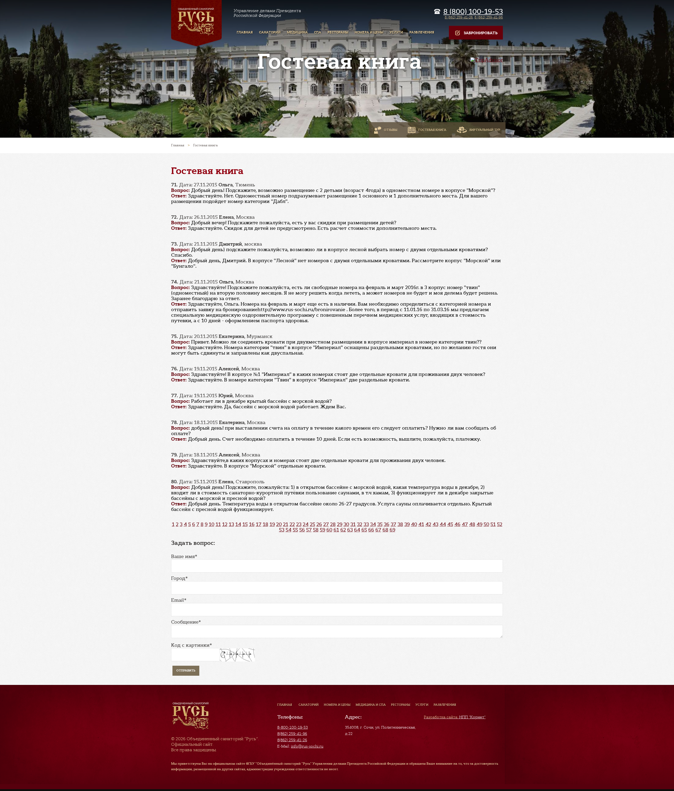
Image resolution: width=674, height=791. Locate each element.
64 (357, 530)
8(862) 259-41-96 (292, 733)
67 (378, 530)
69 (392, 530)
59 (322, 530)
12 (224, 524)
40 (414, 524)
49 (479, 524)
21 (285, 524)
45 (450, 524)
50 (486, 524)
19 (272, 524)
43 (435, 524)
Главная (284, 705)
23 (298, 524)
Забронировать (481, 33)
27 (326, 524)
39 (407, 524)
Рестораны (400, 705)
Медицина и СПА (371, 705)
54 (288, 530)
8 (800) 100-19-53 (473, 11)
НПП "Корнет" (454, 717)
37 (393, 524)
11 (218, 524)
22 (292, 524)
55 (295, 530)
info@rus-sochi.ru (307, 746)
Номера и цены (337, 705)
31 (353, 524)
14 (238, 524)
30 (346, 524)
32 (359, 524)
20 (279, 524)
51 (493, 524)
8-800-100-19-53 (292, 727)
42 (428, 524)
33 (366, 524)
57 (309, 530)
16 (252, 524)
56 (302, 530)
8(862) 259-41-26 (292, 740)
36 (386, 524)
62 (343, 530)
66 (371, 530)
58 (316, 530)
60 (329, 530)
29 (339, 524)
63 (350, 530)
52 (499, 524)
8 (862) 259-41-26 (459, 17)
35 (380, 524)
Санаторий (309, 705)
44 (443, 524)
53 (281, 530)
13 (231, 524)
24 (306, 524)
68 (385, 530)
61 (336, 530)
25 (312, 524)
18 (265, 524)
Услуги (421, 705)
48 (472, 524)
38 (400, 524)
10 (211, 524)
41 (421, 524)
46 (457, 524)
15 (245, 524)
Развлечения (445, 705)
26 (319, 524)
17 (258, 524)
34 (373, 524)
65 (364, 530)
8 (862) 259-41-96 (488, 17)
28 (333, 524)
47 (465, 524)
